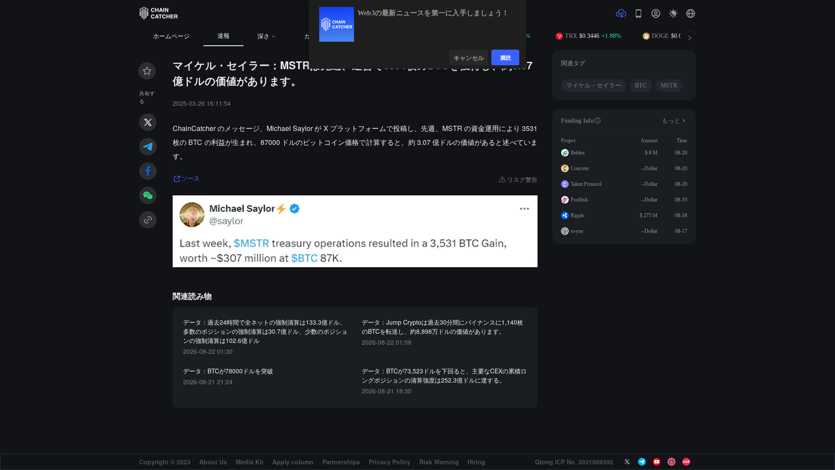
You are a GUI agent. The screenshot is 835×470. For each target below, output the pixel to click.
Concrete (580, 168)
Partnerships (341, 461)
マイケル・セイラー (593, 85)
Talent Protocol (586, 184)
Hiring (476, 461)
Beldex (578, 153)
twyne (577, 231)
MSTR (669, 85)
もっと (671, 121)
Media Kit (250, 461)
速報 (223, 36)
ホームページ (171, 36)
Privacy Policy (390, 461)
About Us (213, 461)
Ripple (577, 215)
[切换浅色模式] (673, 13)
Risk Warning (439, 461)
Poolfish (579, 200)
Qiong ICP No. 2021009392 (574, 461)
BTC (641, 85)
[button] (690, 13)
